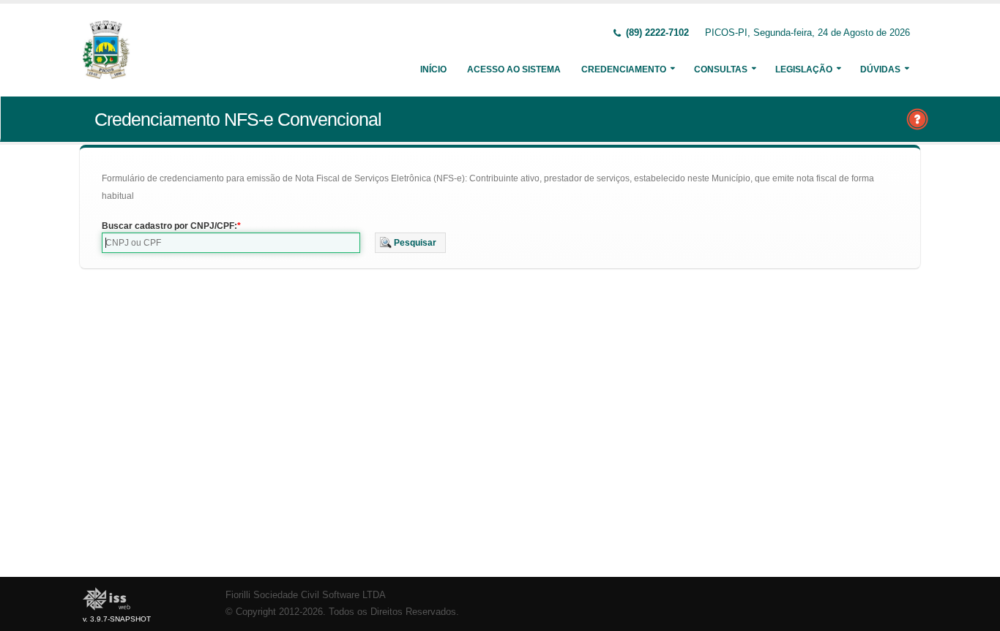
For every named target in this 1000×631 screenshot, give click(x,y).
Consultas (720, 69)
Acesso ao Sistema (514, 69)
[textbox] (231, 243)
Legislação (803, 69)
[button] (410, 243)
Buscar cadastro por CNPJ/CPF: (169, 226)
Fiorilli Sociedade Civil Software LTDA (305, 595)
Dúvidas (880, 69)
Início (433, 69)
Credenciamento (623, 69)
